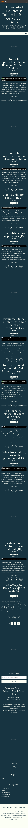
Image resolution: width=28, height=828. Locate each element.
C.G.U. (9, 815)
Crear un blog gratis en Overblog (8, 813)
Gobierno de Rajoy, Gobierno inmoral (14, 587)
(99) (4, 790)
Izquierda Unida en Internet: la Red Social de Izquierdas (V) (14, 323)
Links (2, 778)
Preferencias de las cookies (14, 819)
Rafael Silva (14, 710)
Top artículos (17, 813)
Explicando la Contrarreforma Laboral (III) (14, 546)
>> (18, 623)
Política (14, 70)
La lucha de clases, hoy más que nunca (14, 413)
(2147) (5, 788)
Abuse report (3, 815)
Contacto (23, 813)
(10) (5, 796)
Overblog (22, 807)
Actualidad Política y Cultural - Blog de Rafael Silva (14, 14)
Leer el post (14, 96)
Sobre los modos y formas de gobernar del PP (14, 455)
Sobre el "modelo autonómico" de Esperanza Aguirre (14, 368)
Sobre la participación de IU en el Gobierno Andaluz (14, 64)
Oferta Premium (8, 817)
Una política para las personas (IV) (14, 234)
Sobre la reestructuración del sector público (14, 156)
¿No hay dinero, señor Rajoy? (14, 196)
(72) (5, 794)
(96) (5, 792)
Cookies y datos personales (17, 817)
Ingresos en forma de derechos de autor (19, 815)
